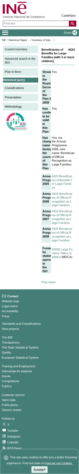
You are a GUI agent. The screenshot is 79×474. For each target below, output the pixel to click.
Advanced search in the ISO (20, 60)
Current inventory (16, 49)
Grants (6, 376)
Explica (7, 386)
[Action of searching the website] (72, 24)
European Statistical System (20, 357)
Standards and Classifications (21, 323)
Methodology (13, 106)
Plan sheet (48, 282)
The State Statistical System (20, 347)
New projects (10, 328)
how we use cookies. (59, 463)
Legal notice (10, 306)
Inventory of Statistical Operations (50, 40)
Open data (8, 400)
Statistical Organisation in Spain (25, 40)
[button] (69, 32)
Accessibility (10, 311)
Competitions (10, 381)
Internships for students (17, 371)
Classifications (14, 88)
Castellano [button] (69, 15)
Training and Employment (18, 366)
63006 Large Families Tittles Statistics (62, 253)
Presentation (13, 97)
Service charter (11, 410)
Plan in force (13, 71)
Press (5, 316)
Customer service (13, 395)
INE (4, 40)
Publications (10, 405)
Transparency (11, 342)
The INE (7, 337)
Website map (10, 301)
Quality (6, 352)
